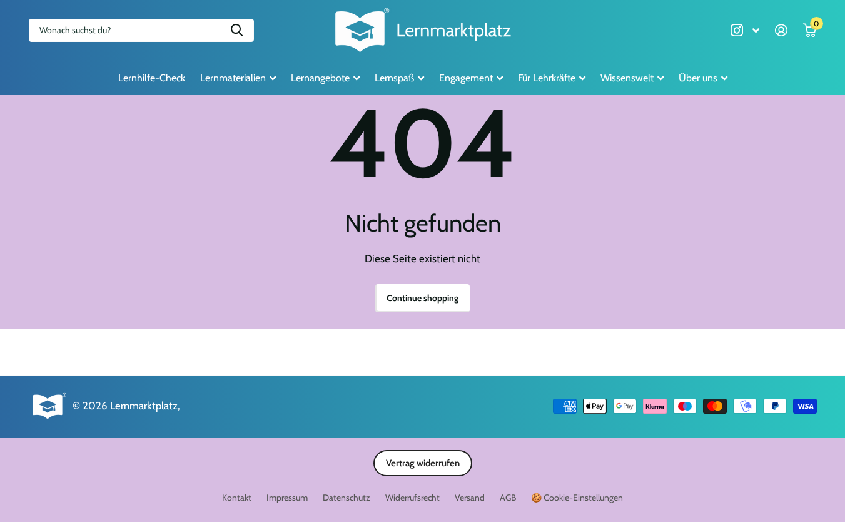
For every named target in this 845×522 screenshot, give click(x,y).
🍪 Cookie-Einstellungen (577, 497)
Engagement (466, 78)
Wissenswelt (627, 78)
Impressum (287, 497)
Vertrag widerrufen (423, 463)
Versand (470, 497)
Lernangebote (320, 78)
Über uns (698, 78)
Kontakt (236, 497)
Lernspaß (394, 78)
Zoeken (237, 30)
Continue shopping (422, 298)
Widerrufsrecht (412, 497)
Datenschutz (346, 497)
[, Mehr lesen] (744, 30)
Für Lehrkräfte (546, 78)
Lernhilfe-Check (151, 78)
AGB (508, 497)
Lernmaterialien (233, 78)
